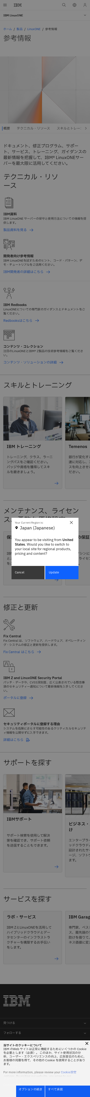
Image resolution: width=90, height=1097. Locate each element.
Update (54, 572)
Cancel (19, 572)
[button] (86, 1043)
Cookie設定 (68, 1072)
